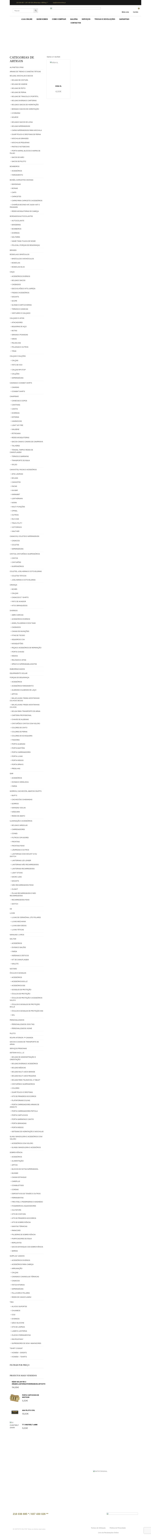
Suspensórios (18, 566)
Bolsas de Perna (19, 92)
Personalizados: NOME (22, 1028)
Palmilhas (16, 343)
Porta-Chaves (18, 652)
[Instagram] (98, 1515)
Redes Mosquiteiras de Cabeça (25, 211)
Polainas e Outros (20, 347)
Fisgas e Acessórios (20, 293)
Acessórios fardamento (23, 686)
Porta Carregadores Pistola (25, 1111)
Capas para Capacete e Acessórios (27, 201)
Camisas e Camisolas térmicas (25, 1277)
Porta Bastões (18, 748)
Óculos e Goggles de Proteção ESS (27, 1011)
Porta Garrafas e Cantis (23, 1119)
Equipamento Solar (18, 673)
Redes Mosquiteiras (20, 437)
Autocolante (18, 221)
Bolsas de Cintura (20, 80)
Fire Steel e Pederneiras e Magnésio (27, 1202)
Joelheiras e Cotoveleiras (23, 580)
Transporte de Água (21, 460)
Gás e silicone (18, 1323)
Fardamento (17, 175)
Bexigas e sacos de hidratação (25, 109)
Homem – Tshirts (19, 1357)
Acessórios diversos (21, 1260)
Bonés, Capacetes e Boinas (21, 180)
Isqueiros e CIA (18, 639)
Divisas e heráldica (20, 782)
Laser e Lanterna (19, 1331)
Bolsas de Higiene (19, 84)
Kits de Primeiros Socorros (24, 1096)
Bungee (15, 1173)
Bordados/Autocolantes (21, 216)
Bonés (14, 589)
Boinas (15, 188)
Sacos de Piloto (19, 161)
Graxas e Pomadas (20, 335)
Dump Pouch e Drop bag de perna (26, 134)
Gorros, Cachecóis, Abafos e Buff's (25, 791)
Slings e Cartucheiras (22, 305)
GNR (11, 773)
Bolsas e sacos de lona (22, 122)
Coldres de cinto (19, 728)
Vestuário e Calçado (21, 313)
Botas (14, 331)
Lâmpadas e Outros (20, 850)
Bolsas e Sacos (18, 280)
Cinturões (16, 562)
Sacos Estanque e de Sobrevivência (27, 1247)
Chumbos (16, 1311)
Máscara (16, 812)
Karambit (16, 494)
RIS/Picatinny (17, 1339)
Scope (14, 301)
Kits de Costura (19, 1214)
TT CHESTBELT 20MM (29, 1425)
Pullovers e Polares (21, 1293)
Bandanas (16, 184)
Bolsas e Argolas (19, 825)
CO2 (13, 1315)
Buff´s (14, 795)
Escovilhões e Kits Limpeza (23, 288)
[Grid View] (136, 57)
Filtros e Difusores (20, 838)
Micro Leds (17, 877)
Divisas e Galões (19, 947)
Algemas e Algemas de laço (24, 690)
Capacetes (16, 196)
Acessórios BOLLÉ (19, 981)
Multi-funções (18, 507)
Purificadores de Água (22, 1239)
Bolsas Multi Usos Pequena (24, 1076)
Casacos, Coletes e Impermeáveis (24, 536)
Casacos (16, 541)
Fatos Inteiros (18, 1285)
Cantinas (16, 405)
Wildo (14, 464)
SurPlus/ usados (17, 1256)
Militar (13, 939)
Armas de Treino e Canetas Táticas (25, 71)
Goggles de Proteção (21, 990)
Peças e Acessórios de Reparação (26, 648)
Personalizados (17, 1020)
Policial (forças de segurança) (26, 245)
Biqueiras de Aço (19, 326)
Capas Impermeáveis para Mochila (27, 130)
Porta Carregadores (21, 752)
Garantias (124, 19)
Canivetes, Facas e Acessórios (23, 469)
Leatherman (17, 498)
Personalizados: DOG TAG (23, 1024)
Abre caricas (17, 615)
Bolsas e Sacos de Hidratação (25, 105)
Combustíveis (18, 1185)
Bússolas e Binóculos (19, 254)
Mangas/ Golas (19, 808)
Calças (15, 360)
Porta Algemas (18, 744)
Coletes (15, 545)
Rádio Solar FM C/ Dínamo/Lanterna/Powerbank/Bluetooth (28, 1383)
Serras (15, 1251)
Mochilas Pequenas (20, 142)
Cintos (15, 558)
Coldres (15, 1088)
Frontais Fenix (18, 846)
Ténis (14, 351)
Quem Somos (42, 19)
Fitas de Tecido (18, 635)
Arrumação (17, 1268)
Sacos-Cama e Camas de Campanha (27, 442)
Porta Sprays (17, 764)
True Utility (17, 523)
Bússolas (16, 263)
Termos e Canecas (20, 309)
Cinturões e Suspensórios (23, 1084)
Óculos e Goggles (18, 973)
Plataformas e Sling (21, 1100)
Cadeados (16, 284)
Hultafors (16, 1210)
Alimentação (18, 1161)
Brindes (13, 250)
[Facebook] (92, 1515)
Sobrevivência (16, 1152)
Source (15, 117)
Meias (14, 339)
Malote (15, 964)
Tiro (12, 1302)
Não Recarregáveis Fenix (22, 885)
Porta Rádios (17, 760)
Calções (15, 374)
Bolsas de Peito (18, 88)
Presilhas (16, 768)
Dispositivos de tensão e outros (26, 1194)
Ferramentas (17, 1198)
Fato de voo (17, 365)
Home (61, 42)
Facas (14, 486)
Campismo (14, 396)
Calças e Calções (18, 356)
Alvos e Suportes (19, 1306)
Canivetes (16, 482)
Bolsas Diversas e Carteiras (24, 100)
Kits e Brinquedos (19, 605)
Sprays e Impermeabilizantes (24, 664)
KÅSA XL (58, 86)
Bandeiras (16, 225)
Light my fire (17, 425)
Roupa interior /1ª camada (21, 1038)
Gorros (15, 804)
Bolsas (15, 478)
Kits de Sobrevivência (21, 1222)
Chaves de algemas (20, 719)
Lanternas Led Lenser (21, 860)
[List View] (139, 57)
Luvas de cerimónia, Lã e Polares (26, 917)
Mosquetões (17, 644)
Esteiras (15, 417)
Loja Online (26, 19)
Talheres (16, 446)
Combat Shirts (18, 391)
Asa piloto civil (28, 1410)
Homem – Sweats (19, 1353)
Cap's (14, 192)
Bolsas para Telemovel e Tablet (26, 1080)
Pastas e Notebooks (20, 147)
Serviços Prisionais (18, 1048)
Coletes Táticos (19, 576)
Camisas (15, 387)
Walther (15, 531)
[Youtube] (92, 1521)
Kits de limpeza (18, 1327)
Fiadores (16, 740)
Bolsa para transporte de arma (26, 711)
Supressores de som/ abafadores (26, 1343)
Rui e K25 (15, 519)
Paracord (16, 1230)
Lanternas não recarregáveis (25, 865)
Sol (13, 1015)
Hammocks (17, 421)
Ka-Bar (15, 490)
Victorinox (17, 527)
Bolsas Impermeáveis (21, 126)
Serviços (86, 19)
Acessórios (17, 171)
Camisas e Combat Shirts (21, 383)
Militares (16, 237)
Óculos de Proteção (21, 994)
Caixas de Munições (20, 631)
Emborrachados (17, 669)
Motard (13, 969)
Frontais (16, 842)
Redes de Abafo (18, 816)
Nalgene (15, 429)
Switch (15, 904)
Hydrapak (16, 113)
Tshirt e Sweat (16, 1348)
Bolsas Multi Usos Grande (23, 1072)
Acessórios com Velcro (22, 1143)
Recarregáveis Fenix (20, 900)
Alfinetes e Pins (16, 67)
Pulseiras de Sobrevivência (24, 1234)
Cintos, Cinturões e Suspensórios (25, 554)
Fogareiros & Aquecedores (24, 1206)
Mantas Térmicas (19, 1226)
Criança (13, 585)
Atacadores (17, 322)
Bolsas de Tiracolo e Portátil (25, 96)
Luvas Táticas (18, 930)
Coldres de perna (19, 732)
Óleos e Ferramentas (21, 1335)
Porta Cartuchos (20, 1115)
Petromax (16, 433)
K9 (11, 909)
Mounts (15, 297)
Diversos (15, 233)
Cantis (15, 409)
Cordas (15, 1189)
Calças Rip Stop (19, 370)
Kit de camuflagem (20, 960)
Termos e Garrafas (20, 456)
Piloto (13, 1033)
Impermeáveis (17, 378)
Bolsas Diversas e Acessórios (25, 1064)
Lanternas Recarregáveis (23, 869)
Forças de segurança (19, 677)
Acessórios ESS (18, 985)
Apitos (14, 694)
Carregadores (18, 829)
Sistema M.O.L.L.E (17, 1053)
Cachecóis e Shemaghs (22, 799)
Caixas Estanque (19, 1177)
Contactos (76, 23)
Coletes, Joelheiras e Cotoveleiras (26, 571)
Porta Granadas (19, 1123)
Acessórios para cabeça (22, 1264)
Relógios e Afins (19, 660)
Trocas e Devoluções (105, 19)
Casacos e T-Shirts (20, 597)
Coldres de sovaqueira (22, 736)
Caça (12, 272)
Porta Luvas (17, 756)
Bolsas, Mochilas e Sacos (21, 76)
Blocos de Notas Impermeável (25, 1169)
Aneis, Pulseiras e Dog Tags (24, 623)
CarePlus (16, 1181)
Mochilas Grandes (20, 138)
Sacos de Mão (18, 157)
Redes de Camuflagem (21, 1297)
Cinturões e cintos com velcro (26, 723)
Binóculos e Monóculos (23, 259)
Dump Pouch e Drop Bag (22, 1092)
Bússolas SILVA (18, 267)
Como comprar (59, 19)
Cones (14, 833)
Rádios (15, 656)
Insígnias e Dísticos (20, 955)
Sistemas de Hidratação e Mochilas (27, 1131)
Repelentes (16, 1243)
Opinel (14, 511)
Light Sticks (17, 873)
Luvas (12, 913)
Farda (14, 786)
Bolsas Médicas (19, 1068)
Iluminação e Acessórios (21, 821)
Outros (15, 515)
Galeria (74, 19)
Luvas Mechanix (19, 921)
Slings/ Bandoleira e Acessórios (26, 1147)
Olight (15, 889)
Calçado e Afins (17, 318)
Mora (14, 503)
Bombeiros (14, 166)
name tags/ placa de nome (24, 241)
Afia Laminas (17, 474)
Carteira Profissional (22, 715)
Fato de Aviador (19, 601)
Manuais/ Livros (17, 935)
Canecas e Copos (19, 401)
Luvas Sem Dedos (19, 925)
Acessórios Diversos (21, 276)
